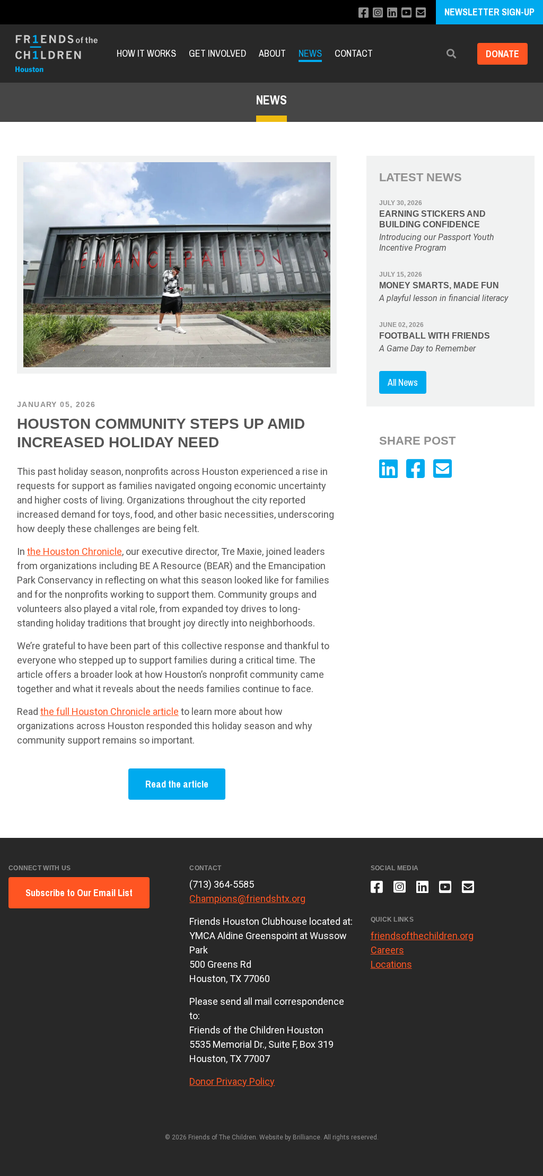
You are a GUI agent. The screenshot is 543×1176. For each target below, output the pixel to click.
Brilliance (306, 1137)
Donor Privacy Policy (232, 1081)
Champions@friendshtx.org (247, 898)
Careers (387, 950)
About (272, 53)
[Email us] (421, 13)
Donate (502, 53)
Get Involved (217, 53)
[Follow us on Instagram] (378, 13)
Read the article (176, 784)
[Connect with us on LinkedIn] (392, 13)
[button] (451, 54)
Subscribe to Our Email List (79, 892)
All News (403, 382)
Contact (354, 53)
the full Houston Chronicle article (109, 711)
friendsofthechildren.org (422, 935)
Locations (391, 964)
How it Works (146, 53)
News (310, 53)
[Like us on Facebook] (363, 13)
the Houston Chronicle (74, 551)
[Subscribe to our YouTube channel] (406, 13)
